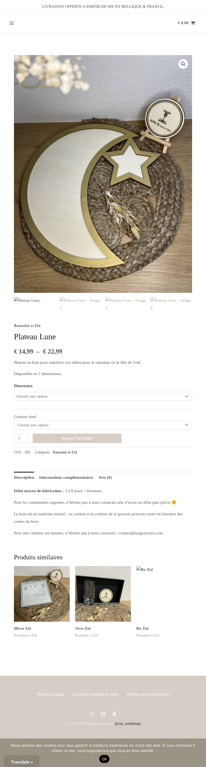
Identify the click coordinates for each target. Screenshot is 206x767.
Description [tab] (24, 477)
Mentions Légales (50, 694)
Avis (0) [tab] (105, 477)
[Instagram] (91, 714)
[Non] (199, 752)
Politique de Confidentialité (148, 694)
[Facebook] (103, 714)
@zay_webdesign (128, 724)
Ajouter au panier (77, 438)
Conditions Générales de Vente (95, 694)
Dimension (23, 386)
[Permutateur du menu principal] (11, 22)
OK (104, 759)
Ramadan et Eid (27, 325)
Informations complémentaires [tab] (66, 477)
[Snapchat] (114, 714)
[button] (183, 64)
